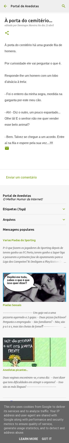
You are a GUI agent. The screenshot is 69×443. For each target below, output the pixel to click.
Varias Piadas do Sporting (19, 240)
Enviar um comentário (21, 177)
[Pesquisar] (63, 6)
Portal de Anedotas (25, 6)
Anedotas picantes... (15, 369)
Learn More (28, 439)
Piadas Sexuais (12, 305)
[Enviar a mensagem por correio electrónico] (7, 149)
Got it (47, 439)
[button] (7, 33)
